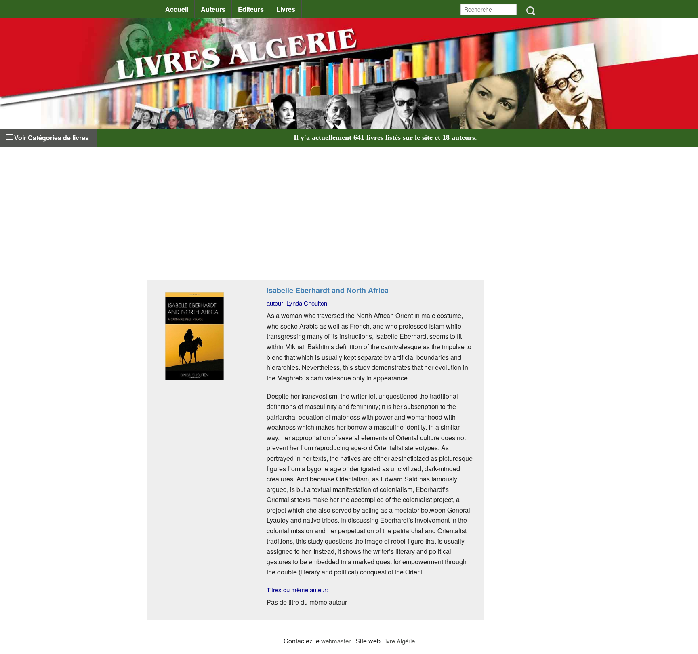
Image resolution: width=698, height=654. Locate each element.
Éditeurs (251, 9)
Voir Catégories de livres (51, 137)
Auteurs (213, 9)
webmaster (336, 641)
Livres (285, 9)
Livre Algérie (398, 641)
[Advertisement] (315, 215)
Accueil (176, 9)
